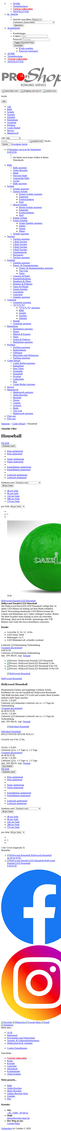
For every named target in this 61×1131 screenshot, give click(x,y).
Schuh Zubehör (20, 220)
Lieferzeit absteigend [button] (17, 477)
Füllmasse (17, 352)
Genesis (16, 403)
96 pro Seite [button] (12, 493)
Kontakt (11, 1063)
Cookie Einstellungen (17, 1048)
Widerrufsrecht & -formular (20, 1043)
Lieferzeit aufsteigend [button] (17, 475)
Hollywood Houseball (11, 678)
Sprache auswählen (22, 19)
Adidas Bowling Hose (17, 1093)
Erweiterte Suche (19, 144)
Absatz (22, 228)
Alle (9, 106)
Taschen (11, 114)
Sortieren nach (8, 482)
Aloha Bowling (20, 170)
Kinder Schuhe (20, 218)
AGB (9, 1032)
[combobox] (8, 446)
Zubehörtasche (20, 252)
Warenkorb (12, 1068)
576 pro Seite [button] (13, 501)
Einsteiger (23, 197)
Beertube (17, 397)
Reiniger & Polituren (22, 284)
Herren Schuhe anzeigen (30, 207)
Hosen (16, 331)
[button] (12, 14)
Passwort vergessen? (28, 51)
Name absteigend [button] (15, 461)
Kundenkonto (13, 1071)
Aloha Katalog (14, 1074)
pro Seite (5, 506)
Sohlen (22, 226)
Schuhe (10, 112)
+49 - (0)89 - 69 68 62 (18, 1113)
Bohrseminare (19, 350)
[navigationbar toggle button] (10, 91)
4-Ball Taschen (20, 249)
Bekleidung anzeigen (23, 329)
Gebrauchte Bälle (21, 178)
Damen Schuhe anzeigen (30, 194)
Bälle (9, 109)
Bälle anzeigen (20, 167)
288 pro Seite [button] (13, 498)
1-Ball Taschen (20, 241)
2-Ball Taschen (20, 244)
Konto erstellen (26, 48)
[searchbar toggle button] (49, 91)
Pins (15, 381)
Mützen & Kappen (21, 334)
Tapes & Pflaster (20, 286)
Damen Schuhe (20, 191)
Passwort (17, 39)
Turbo (22, 273)
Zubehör (11, 117)
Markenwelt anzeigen (23, 392)
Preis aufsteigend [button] (15, 451)
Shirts (15, 337)
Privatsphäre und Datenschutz (21, 1038)
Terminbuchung (20, 6)
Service (10, 130)
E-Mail (16, 36)
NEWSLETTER (21, 11)
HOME (16, 3)
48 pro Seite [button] (12, 491)
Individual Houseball (11, 731)
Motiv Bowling (14, 1091)
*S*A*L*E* (19, 305)
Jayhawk (17, 405)
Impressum (12, 1035)
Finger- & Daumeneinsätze (25, 265)
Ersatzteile (18, 371)
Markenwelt (12, 133)
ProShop (11, 125)
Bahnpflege (18, 366)
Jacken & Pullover (21, 339)
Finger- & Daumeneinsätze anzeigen (36, 268)
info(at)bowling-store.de (18, 1118)
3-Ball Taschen (20, 247)
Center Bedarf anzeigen (24, 363)
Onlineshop (6, 1128)
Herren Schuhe (20, 204)
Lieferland (18, 22)
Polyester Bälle (20, 175)
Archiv (16, 181)
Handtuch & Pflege (22, 281)
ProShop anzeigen (21, 347)
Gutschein (18, 294)
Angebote (11, 122)
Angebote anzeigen (22, 302)
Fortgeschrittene (26, 199)
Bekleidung (12, 120)
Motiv (16, 173)
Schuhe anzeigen (21, 189)
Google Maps (13, 1123)
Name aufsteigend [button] (15, 459)
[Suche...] (36, 141)
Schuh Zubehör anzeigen (30, 223)
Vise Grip (23, 271)
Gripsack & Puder (21, 276)
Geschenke (18, 292)
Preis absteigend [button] (14, 454)
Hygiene (17, 376)
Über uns (11, 416)
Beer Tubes (18, 368)
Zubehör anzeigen (21, 263)
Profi (21, 202)
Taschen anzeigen (21, 239)
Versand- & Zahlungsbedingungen (23, 1040)
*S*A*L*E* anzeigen (29, 307)
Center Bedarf (13, 128)
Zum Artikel (7, 766)
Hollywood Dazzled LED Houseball (18, 600)
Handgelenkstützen (22, 278)
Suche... (48, 141)
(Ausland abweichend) (11, 647)
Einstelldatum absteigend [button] (18, 469)
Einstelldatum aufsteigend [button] (19, 467)
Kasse (10, 1061)
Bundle (16, 321)
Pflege (22, 231)
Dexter (16, 400)
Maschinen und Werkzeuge (25, 355)
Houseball (18, 374)
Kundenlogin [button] (13, 28)
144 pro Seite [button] (13, 496)
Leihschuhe (18, 379)
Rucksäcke (18, 255)
